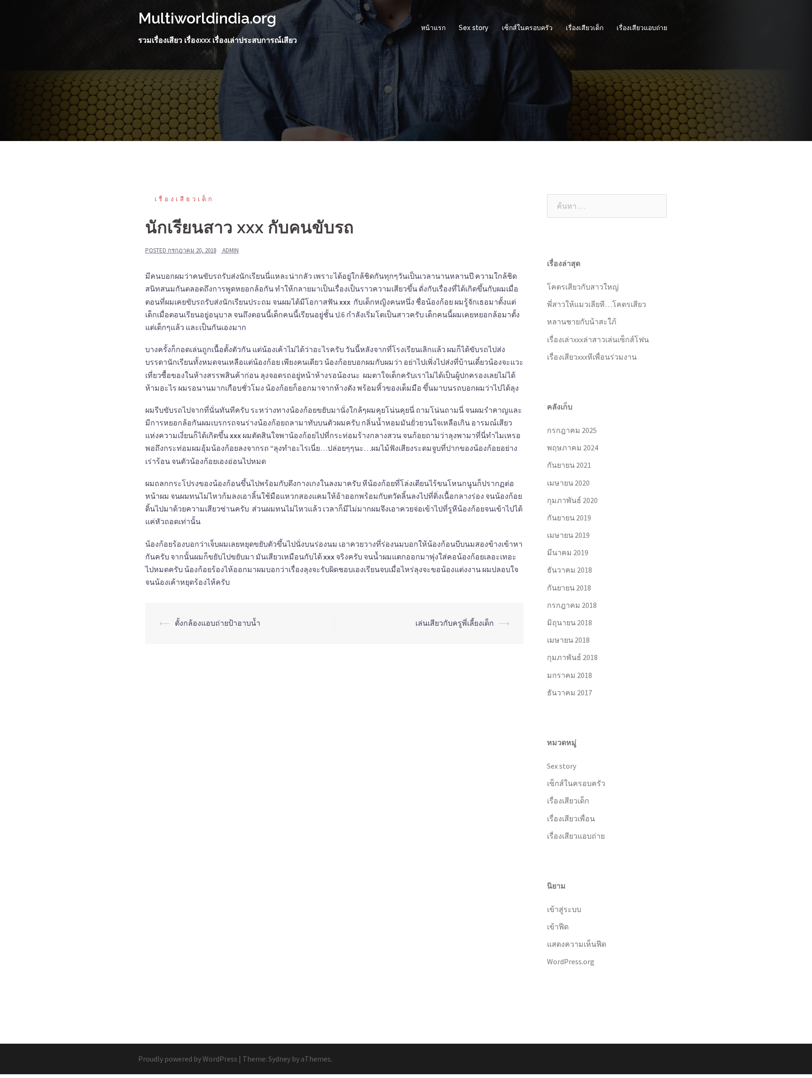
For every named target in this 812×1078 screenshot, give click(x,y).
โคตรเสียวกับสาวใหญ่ (583, 286)
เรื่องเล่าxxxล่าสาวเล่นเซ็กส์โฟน (598, 339)
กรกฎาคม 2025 (572, 430)
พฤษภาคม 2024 (572, 447)
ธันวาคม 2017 (569, 692)
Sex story (474, 27)
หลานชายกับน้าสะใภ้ (582, 321)
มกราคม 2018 (569, 675)
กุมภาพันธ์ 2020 (572, 500)
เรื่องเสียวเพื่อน (571, 818)
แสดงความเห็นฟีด (576, 944)
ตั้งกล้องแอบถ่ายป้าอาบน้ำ (217, 623)
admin (230, 250)
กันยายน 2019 (569, 517)
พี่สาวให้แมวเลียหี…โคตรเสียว (596, 304)
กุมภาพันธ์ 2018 (572, 657)
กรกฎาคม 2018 (572, 605)
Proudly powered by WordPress (187, 1058)
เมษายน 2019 (568, 535)
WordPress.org (570, 961)
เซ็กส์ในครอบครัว (527, 27)
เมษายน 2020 (568, 483)
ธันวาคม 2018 (569, 569)
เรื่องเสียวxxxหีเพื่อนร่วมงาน (592, 357)
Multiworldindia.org (207, 18)
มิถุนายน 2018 (569, 622)
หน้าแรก (433, 27)
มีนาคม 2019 (567, 552)
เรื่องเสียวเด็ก (584, 27)
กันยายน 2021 (569, 465)
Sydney (279, 1058)
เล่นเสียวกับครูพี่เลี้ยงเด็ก (454, 623)
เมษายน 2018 (568, 640)
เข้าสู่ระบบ (564, 909)
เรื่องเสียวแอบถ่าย (642, 27)
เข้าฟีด (558, 926)
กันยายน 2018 (569, 587)
